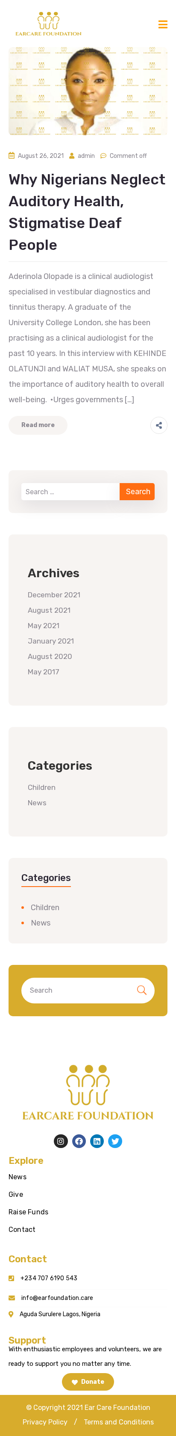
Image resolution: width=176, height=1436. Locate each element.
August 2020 (50, 656)
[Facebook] (79, 1141)
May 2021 (43, 625)
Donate (92, 1382)
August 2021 (49, 610)
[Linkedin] (97, 1141)
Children (42, 787)
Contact (22, 1229)
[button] (45, 1422)
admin (86, 156)
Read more (38, 425)
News (37, 802)
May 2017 (43, 672)
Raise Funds (28, 1212)
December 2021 (54, 594)
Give (16, 1194)
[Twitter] (115, 1141)
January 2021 (51, 641)
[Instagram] (60, 1141)
